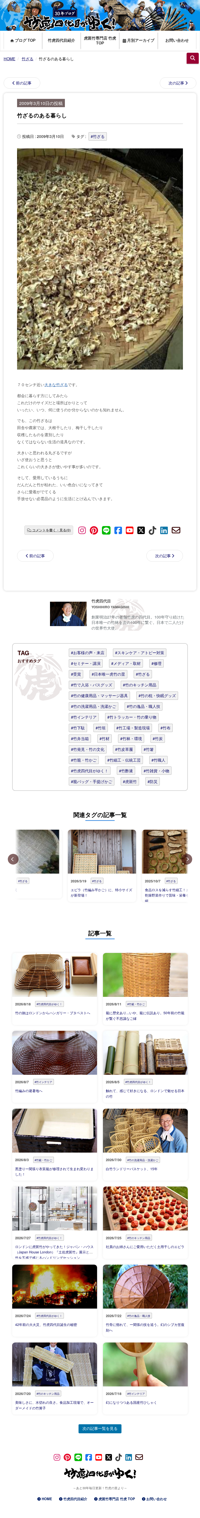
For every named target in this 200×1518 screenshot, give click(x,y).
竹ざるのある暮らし (42, 115)
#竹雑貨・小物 (156, 771)
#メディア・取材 (126, 663)
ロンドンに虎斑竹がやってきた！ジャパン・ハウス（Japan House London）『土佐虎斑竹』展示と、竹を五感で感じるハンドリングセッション (54, 1252)
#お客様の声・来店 (87, 652)
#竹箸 (149, 749)
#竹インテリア (84, 717)
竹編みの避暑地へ (28, 1090)
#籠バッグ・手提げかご (91, 781)
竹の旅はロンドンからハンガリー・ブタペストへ (54, 1012)
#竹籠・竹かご (84, 760)
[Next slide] (186, 859)
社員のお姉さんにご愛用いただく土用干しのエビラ (145, 1246)
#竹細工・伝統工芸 (124, 760)
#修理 (156, 663)
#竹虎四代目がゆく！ (89, 771)
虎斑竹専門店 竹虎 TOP (100, 40)
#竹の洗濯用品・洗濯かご (93, 706)
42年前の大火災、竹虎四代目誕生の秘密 (46, 1324)
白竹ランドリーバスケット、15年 (132, 1168)
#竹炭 (158, 738)
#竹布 (165, 728)
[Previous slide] (13, 859)
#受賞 (76, 674)
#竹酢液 (126, 771)
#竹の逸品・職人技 (143, 706)
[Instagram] (82, 530)
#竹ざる (98, 136)
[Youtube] (129, 530)
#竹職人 (158, 760)
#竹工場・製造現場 (133, 728)
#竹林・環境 (131, 738)
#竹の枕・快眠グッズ (157, 695)
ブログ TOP (25, 40)
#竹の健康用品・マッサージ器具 (99, 695)
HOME (47, 1498)
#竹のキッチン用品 (139, 685)
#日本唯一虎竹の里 (108, 674)
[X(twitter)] (141, 530)
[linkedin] (164, 530)
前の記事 (23, 83)
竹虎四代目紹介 (61, 40)
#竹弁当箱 (80, 738)
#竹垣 (101, 728)
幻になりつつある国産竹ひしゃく (131, 1402)
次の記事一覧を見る (100, 1428)
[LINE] (106, 530)
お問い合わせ (177, 40)
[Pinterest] (94, 530)
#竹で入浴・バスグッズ (91, 685)
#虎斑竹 (130, 781)
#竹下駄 (78, 728)
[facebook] (118, 530)
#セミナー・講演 (85, 663)
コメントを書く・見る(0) (51, 530)
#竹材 (105, 738)
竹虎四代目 (101, 601)
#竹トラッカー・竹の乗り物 (131, 717)
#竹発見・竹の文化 (87, 749)
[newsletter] (176, 530)
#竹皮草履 (124, 749)
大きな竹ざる (56, 384)
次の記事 (176, 83)
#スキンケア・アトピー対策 (139, 652)
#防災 (153, 781)
